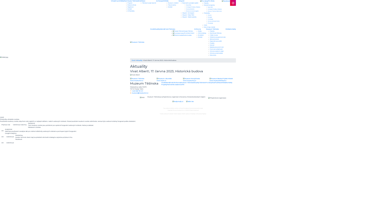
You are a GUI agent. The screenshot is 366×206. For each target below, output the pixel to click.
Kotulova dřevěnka (190, 9)
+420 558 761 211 (137, 91)
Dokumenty (213, 55)
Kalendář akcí (164, 29)
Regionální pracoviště (216, 41)
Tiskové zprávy (172, 5)
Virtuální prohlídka (117, 1)
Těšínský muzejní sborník (149, 3)
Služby (200, 31)
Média (166, 1)
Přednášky (207, 13)
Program (130, 3)
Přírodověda (210, 23)
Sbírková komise (214, 39)
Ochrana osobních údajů (217, 51)
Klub (213, 82)
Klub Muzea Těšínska (131, 1)
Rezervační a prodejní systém (190, 3)
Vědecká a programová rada (218, 37)
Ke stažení (201, 35)
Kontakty (233, 29)
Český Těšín (188, 5)
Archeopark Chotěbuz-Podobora (193, 7)
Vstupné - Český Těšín (188, 15)
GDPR (182, 84)
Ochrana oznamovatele (216, 53)
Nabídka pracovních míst (217, 47)
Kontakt (130, 9)
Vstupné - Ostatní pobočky (189, 17)
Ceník (205, 25)
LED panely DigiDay (201, 113)
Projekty (212, 43)
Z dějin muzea (214, 35)
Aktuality (157, 29)
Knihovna (197, 29)
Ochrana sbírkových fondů (214, 21)
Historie (209, 15)
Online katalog (202, 33)
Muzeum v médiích (173, 3)
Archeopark (160, 1)
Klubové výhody (132, 5)
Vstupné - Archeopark (188, 13)
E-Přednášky (131, 11)
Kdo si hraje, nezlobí (209, 27)
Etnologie (210, 17)
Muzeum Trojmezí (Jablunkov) (215, 11)
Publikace (141, 1)
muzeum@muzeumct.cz (140, 93)
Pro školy (208, 82)
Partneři (212, 45)
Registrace (130, 7)
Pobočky (206, 3)
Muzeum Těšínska (212, 29)
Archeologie (210, 19)
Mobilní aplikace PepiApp (188, 113)
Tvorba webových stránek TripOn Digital (170, 113)
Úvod (152, 29)
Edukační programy (209, 5)
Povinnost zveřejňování (216, 49)
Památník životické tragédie (192, 11)
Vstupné (181, 1)
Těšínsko (172, 29)
